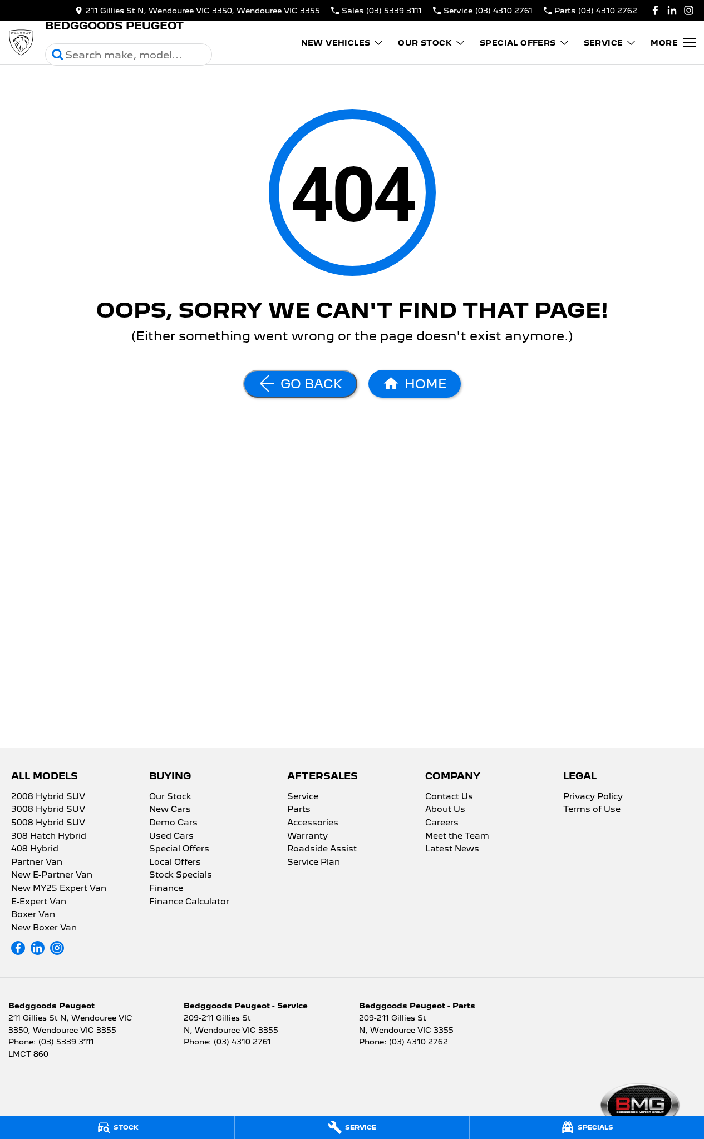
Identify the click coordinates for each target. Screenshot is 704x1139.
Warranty (307, 836)
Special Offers (518, 42)
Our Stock (425, 42)
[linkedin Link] (672, 10)
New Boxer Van (44, 928)
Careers (442, 823)
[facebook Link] (655, 10)
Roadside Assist (322, 849)
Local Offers (175, 862)
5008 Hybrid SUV (48, 823)
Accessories (312, 823)
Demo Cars (173, 823)
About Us (445, 809)
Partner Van (36, 862)
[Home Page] (21, 43)
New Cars (170, 809)
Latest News (452, 849)
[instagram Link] (689, 10)
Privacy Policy (593, 797)
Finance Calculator (189, 902)
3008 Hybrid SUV (48, 809)
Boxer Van (33, 914)
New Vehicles (336, 42)
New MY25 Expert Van (58, 888)
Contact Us (449, 797)
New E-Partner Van (51, 875)
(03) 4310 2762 (418, 1041)
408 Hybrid (34, 849)
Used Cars (171, 836)
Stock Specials (180, 875)
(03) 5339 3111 (66, 1041)
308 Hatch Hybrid (48, 836)
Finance (166, 888)
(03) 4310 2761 (242, 1041)
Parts (299, 809)
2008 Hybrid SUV (48, 797)
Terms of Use (592, 809)
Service (603, 42)
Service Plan (313, 862)
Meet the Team (457, 836)
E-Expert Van (38, 902)
